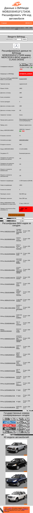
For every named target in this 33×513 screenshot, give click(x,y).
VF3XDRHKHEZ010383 (9, 363)
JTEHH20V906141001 (9, 323)
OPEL (17, 348)
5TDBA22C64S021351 (9, 247)
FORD (17, 331)
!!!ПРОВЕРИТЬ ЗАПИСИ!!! (25, 73)
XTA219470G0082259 (9, 284)
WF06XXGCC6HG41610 (6, 331)
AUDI (17, 254)
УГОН (22, 208)
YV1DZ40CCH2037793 (9, 277)
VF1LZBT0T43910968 (9, 383)
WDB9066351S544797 (9, 338)
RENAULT (18, 356)
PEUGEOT (19, 365)
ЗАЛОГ (21, 210)
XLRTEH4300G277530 (9, 390)
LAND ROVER (18, 262)
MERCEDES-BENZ (23, 140)
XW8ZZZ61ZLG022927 (9, 231)
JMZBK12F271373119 (9, 300)
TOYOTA (18, 240)
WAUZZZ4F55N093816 (9, 254)
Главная (4, 23)
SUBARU (18, 317)
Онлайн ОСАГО (23, 79)
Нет (21, 69)
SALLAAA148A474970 (9, 261)
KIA (17, 408)
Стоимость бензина (4, 27)
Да (31, 67)
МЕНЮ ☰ (28, 23)
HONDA (18, 372)
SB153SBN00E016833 (9, 239)
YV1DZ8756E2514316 (9, 377)
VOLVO (18, 278)
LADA (17, 285)
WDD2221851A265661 (9, 270)
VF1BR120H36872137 (9, 355)
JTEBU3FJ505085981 (9, 292)
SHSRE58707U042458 (9, 371)
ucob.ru (10, 508)
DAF (19, 390)
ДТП (26, 208)
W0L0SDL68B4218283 (9, 347)
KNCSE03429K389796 (9, 407)
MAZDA (18, 301)
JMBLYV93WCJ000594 (9, 308)
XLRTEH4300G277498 (9, 401)
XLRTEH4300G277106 (9, 396)
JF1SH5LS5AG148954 (9, 316)
